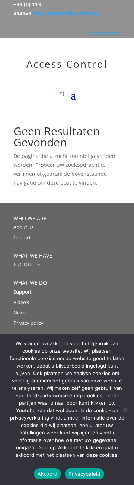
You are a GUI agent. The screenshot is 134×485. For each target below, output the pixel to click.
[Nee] (124, 409)
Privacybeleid (84, 474)
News (19, 312)
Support (22, 291)
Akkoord (48, 474)
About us (23, 227)
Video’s (21, 302)
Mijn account (104, 33)
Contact (22, 237)
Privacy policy (28, 323)
